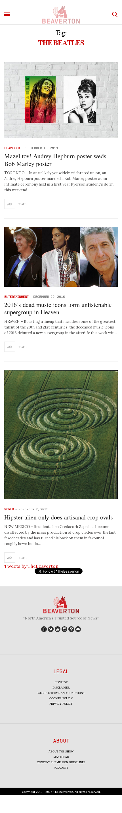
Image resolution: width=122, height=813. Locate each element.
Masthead (61, 756)
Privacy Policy (61, 703)
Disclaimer (61, 687)
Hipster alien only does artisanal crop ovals (58, 517)
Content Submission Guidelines (61, 762)
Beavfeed (12, 148)
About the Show (61, 751)
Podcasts (61, 767)
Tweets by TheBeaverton (31, 566)
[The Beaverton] (61, 14)
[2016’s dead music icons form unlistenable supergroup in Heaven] (61, 257)
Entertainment (16, 296)
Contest (61, 682)
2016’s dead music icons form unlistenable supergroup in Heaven (58, 308)
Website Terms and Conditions (61, 693)
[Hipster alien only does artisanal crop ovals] (61, 435)
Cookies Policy (61, 698)
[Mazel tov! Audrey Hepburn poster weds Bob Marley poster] (61, 100)
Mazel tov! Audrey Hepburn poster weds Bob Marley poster (55, 159)
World (9, 509)
